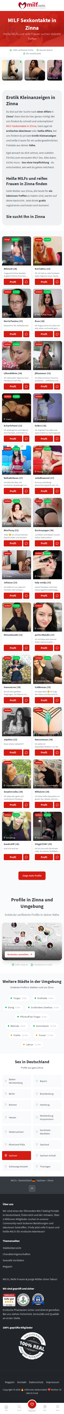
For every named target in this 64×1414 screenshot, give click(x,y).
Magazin (7, 1266)
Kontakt (21, 1382)
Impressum (52, 1382)
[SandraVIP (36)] (47, 932)
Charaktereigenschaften (16, 1254)
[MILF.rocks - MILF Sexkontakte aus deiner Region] (32, 5)
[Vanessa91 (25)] (41, 928)
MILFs (14, 1180)
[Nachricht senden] (26, 282)
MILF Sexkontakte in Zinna (21, 126)
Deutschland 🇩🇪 (27, 1180)
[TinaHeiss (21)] (38, 938)
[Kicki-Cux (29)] (17, 940)
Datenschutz (36, 1382)
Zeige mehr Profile (32, 875)
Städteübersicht (12, 1248)
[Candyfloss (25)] (14, 924)
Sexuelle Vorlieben (13, 1260)
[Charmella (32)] (23, 934)
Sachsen (41, 1180)
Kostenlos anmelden (18, 954)
